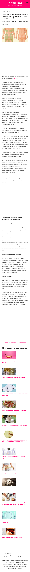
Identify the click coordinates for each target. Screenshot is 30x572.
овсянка (6, 342)
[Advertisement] (15, 59)
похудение (23, 342)
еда (14, 78)
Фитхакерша (15, 2)
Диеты (3, 11)
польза (14, 342)
